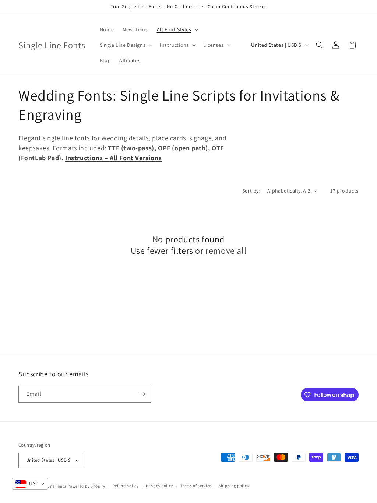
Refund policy (126, 485)
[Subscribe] (142, 394)
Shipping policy (234, 485)
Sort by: (251, 190)
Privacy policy (159, 485)
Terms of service (195, 485)
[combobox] (30, 484)
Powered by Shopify (86, 486)
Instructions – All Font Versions (113, 158)
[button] (176, 29)
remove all (225, 250)
